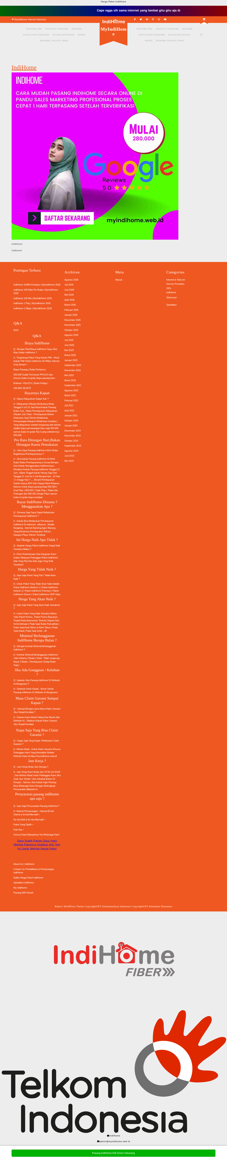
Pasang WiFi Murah (63, 35)
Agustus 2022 (71, 390)
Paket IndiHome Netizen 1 (26, 587)
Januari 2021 (70, 415)
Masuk (118, 279)
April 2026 (69, 300)
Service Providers (175, 284)
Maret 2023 (70, 380)
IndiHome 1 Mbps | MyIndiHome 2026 (32, 308)
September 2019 (72, 445)
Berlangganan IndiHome (46, 654)
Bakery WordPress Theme (69, 906)
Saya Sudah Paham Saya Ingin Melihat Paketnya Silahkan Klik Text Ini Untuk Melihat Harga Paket (37, 844)
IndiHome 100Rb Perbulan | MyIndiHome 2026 (36, 284)
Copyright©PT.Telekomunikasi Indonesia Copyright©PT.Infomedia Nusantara (128, 906)
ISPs (168, 288)
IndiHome (77, 29)
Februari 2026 (71, 310)
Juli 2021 (68, 405)
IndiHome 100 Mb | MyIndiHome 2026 (32, 298)
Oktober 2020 (71, 420)
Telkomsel (171, 297)
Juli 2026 (68, 284)
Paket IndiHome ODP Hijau (46, 594)
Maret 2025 (70, 355)
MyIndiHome (114, 31)
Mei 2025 (69, 350)
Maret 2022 (70, 395)
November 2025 (72, 325)
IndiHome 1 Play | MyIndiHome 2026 (31, 303)
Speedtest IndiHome (57, 29)
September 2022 (72, 385)
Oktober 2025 (71, 330)
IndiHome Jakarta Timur (54, 41)
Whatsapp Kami (51, 834)
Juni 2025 (69, 345)
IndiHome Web (34, 29)
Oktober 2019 (71, 440)
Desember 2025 (72, 320)
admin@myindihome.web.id (114, 1141)
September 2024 (72, 365)
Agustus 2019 (71, 450)
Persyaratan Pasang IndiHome (42, 806)
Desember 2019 (72, 430)
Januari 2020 (70, 425)
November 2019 (72, 435)
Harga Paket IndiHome (36, 35)
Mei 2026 (69, 294)
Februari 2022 (71, 400)
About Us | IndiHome (23, 864)
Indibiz (81, 35)
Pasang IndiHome (37, 450)
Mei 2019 (69, 461)
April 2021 (69, 410)
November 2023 (72, 370)
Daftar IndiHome (27, 352)
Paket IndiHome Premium (37, 590)
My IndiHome (20, 887)
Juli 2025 (68, 340)
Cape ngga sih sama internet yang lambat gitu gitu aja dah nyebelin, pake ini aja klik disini (149, 10)
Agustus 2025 (71, 335)
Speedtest (171, 304)
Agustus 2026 (71, 279)
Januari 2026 (70, 315)
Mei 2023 (69, 375)
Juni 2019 (69, 455)
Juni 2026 (69, 289)
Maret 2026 (70, 304)
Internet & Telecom (175, 279)
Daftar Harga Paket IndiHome (28, 877)
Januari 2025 (70, 360)
